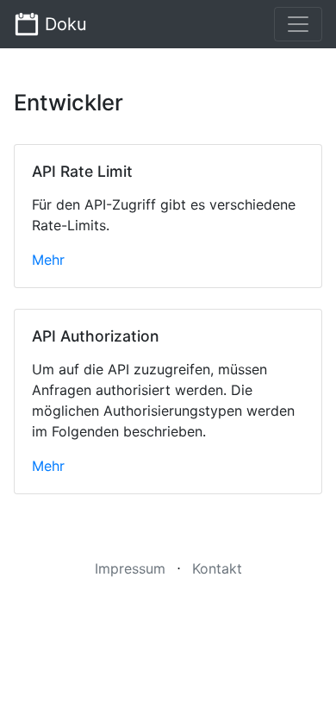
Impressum (130, 568)
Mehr (48, 259)
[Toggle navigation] (298, 24)
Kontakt (217, 568)
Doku (63, 24)
